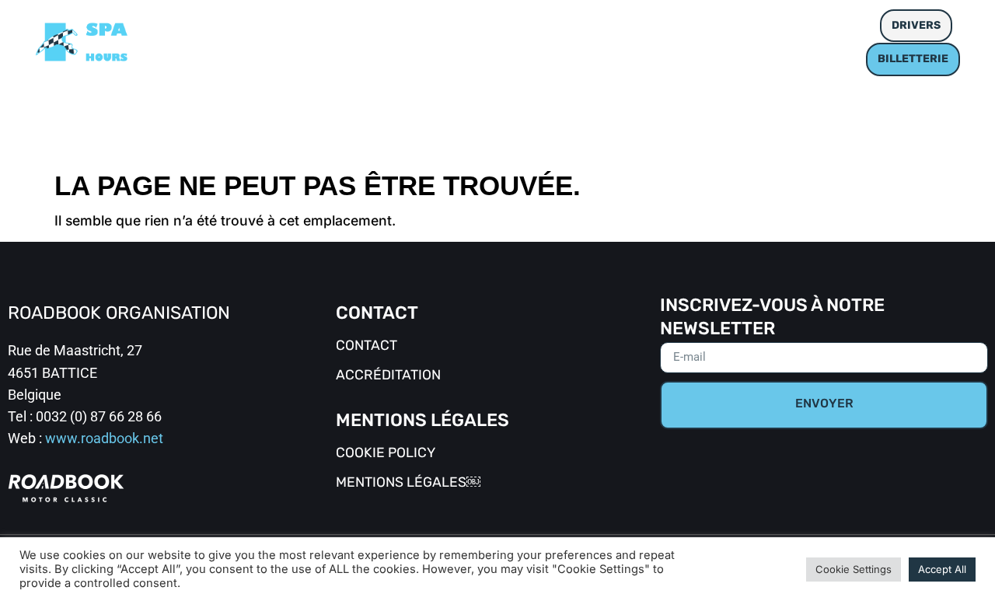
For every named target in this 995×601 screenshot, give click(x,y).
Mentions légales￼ (408, 483)
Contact (366, 346)
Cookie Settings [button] (853, 569)
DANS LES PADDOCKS (417, 25)
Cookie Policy (385, 453)
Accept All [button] (942, 569)
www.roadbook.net (104, 438)
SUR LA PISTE (273, 25)
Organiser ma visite (585, 25)
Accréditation (388, 376)
